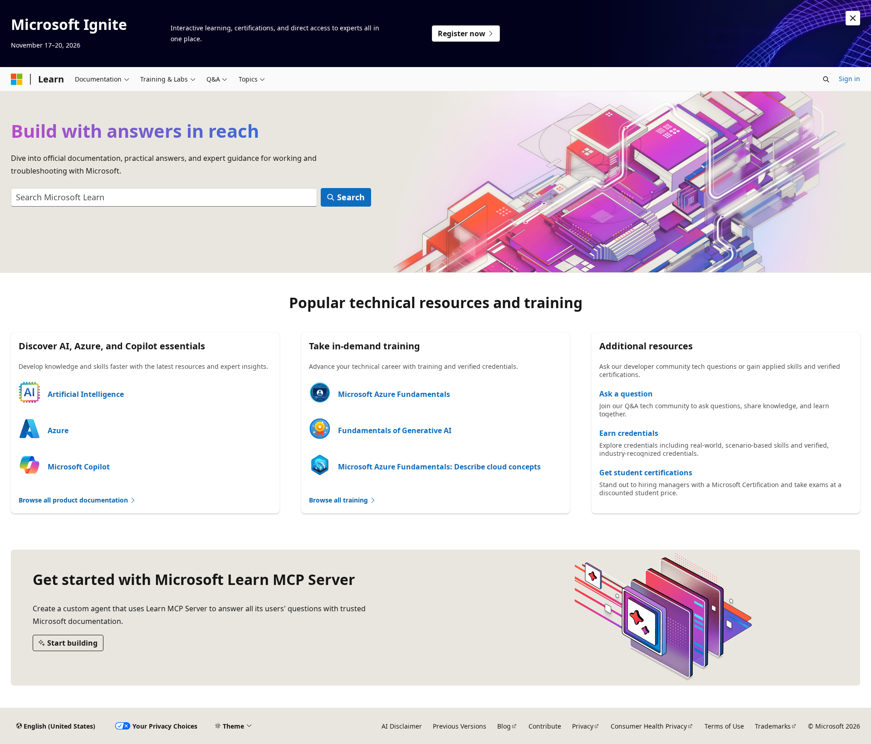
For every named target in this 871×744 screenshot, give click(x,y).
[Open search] (826, 79)
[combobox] (164, 197)
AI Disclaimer (402, 726)
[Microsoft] (17, 79)
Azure (58, 430)
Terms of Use (724, 726)
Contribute (544, 726)
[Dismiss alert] (853, 18)
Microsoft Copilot (79, 466)
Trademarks (773, 726)
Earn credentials (628, 433)
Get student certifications (645, 472)
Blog (504, 726)
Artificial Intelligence (86, 394)
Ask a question (626, 393)
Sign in (849, 78)
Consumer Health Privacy (649, 726)
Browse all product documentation (74, 500)
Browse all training (339, 500)
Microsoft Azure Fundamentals (394, 394)
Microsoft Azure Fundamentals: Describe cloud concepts (439, 466)
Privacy (582, 726)
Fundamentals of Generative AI (394, 430)
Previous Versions (459, 726)
